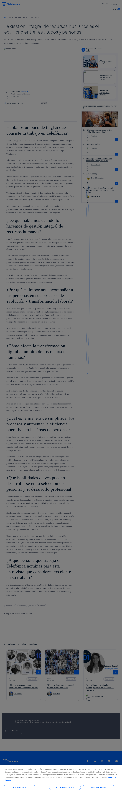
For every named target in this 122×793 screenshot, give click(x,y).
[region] (61, 779)
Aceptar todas (98, 787)
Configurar (19, 787)
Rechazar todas (65, 787)
